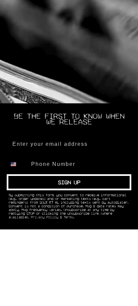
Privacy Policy (44, 217)
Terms (68, 217)
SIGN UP (69, 182)
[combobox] (17, 164)
